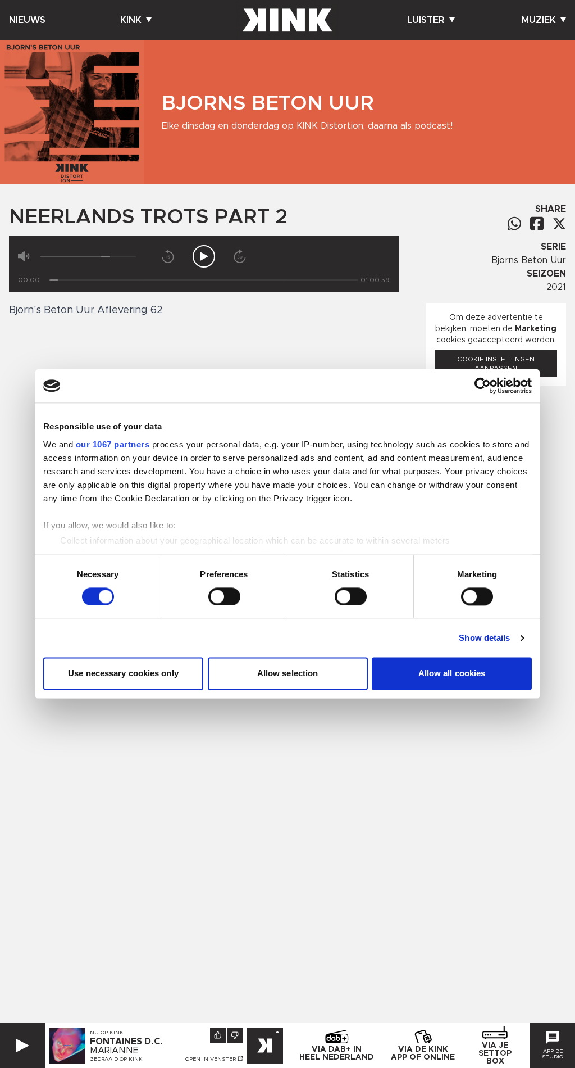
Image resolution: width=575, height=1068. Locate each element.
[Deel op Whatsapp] (514, 223)
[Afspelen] (204, 256)
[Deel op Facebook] (537, 223)
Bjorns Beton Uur (528, 260)
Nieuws (27, 20)
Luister (426, 20)
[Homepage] (287, 20)
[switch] (224, 596)
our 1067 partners (113, 444)
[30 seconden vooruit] (240, 256)
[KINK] (265, 1046)
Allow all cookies (452, 673)
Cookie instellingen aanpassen (496, 364)
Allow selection (287, 673)
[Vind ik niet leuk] (235, 1035)
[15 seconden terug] (168, 256)
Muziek (539, 20)
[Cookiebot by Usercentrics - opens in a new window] (482, 385)
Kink (131, 20)
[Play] (22, 1045)
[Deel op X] (559, 223)
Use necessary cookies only (123, 673)
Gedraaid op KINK (116, 1059)
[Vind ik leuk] (218, 1035)
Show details (484, 637)
